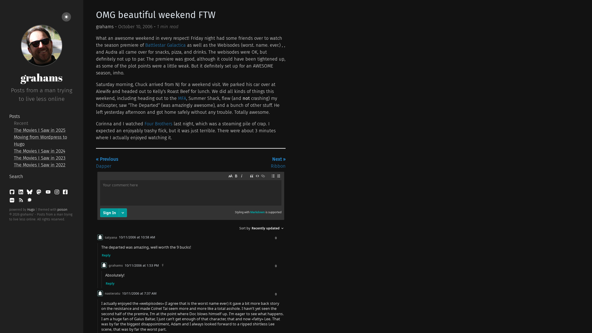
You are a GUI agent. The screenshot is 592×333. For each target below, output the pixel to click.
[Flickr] (12, 201)
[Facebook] (65, 193)
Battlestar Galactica (165, 45)
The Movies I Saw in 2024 (39, 151)
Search (16, 176)
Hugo (31, 210)
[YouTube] (48, 193)
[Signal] (29, 201)
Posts (14, 116)
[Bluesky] (30, 193)
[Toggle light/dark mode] (66, 17)
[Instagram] (58, 193)
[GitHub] (12, 193)
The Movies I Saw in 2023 (39, 158)
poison (62, 210)
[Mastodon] (39, 193)
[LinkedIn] (21, 193)
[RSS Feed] (21, 201)
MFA (182, 98)
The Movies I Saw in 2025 (39, 130)
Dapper (107, 162)
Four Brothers (158, 123)
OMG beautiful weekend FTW (156, 15)
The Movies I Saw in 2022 (39, 165)
